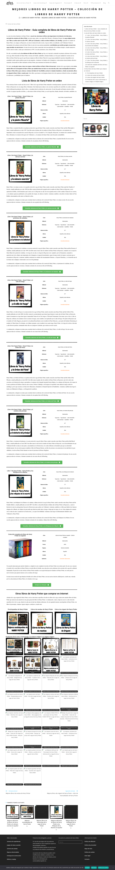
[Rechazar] (113, 867)
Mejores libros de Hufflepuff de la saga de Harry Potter (71, 823)
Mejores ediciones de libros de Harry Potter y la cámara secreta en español (12, 823)
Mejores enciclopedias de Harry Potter (27, 822)
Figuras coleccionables (13, 852)
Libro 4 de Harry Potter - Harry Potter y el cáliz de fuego (20, 280)
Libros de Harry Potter (14, 24)
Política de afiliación (90, 841)
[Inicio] (19, 18)
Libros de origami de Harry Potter (66, 609)
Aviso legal (87, 855)
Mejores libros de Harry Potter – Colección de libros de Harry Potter (69, 18)
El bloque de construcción (14, 855)
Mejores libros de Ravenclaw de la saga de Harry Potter (42, 823)
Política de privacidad (90, 845)
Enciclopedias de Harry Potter (18, 609)
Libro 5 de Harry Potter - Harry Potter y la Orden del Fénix (20, 346)
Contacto (87, 859)
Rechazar (94, 867)
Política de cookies (90, 852)
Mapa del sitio (88, 848)
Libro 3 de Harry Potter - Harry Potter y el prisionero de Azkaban (20, 217)
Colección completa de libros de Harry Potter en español (20, 535)
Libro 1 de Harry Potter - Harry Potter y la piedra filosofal (20, 97)
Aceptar (87, 867)
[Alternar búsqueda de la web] (108, 3)
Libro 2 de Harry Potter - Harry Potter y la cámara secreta (20, 156)
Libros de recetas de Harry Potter (42, 609)
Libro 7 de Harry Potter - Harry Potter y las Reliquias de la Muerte (20, 471)
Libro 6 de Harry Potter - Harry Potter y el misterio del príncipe (20, 410)
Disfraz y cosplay (11, 859)
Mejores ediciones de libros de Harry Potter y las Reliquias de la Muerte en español (56, 824)
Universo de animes (12, 848)
